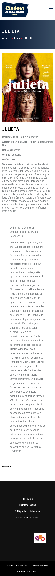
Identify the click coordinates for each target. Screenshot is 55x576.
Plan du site (27, 498)
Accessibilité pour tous (27, 517)
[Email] (23, 472)
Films (17, 38)
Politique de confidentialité (27, 511)
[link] (19, 490)
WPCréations (33, 571)
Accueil (6, 38)
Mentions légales (27, 504)
